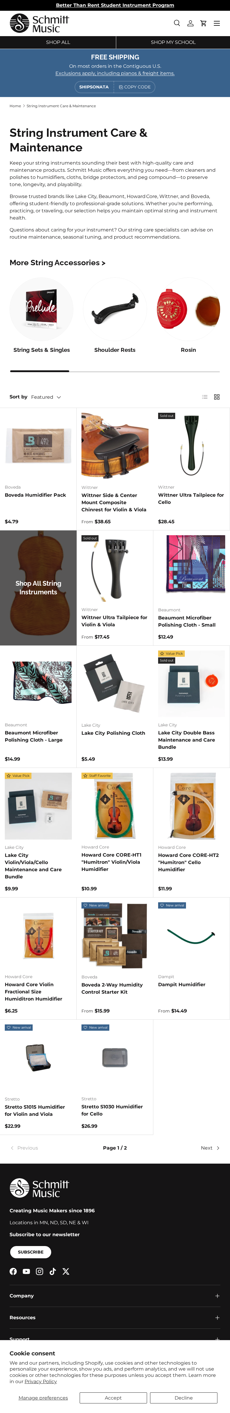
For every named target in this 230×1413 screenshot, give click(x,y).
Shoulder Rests (114, 349)
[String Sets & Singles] (41, 309)
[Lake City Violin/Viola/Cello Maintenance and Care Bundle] (38, 806)
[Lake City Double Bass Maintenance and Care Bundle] (191, 683)
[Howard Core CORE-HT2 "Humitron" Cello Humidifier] (191, 806)
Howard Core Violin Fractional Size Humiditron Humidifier (33, 992)
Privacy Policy (41, 1381)
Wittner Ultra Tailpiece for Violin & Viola (114, 621)
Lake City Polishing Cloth (113, 733)
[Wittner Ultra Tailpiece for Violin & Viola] (114, 568)
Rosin (188, 349)
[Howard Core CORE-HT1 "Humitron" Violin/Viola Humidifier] (114, 806)
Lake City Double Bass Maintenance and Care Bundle (186, 740)
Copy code (137, 87)
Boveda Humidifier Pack (35, 495)
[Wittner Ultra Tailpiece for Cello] (191, 446)
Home (15, 106)
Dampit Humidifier (181, 984)
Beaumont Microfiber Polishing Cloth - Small (187, 621)
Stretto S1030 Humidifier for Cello (112, 1110)
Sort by (19, 397)
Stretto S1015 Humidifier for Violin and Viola (35, 1110)
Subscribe (30, 1252)
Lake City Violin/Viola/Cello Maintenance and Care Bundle (33, 866)
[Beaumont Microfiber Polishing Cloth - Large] (38, 683)
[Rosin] (188, 309)
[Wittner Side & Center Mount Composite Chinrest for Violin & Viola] (115, 446)
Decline (184, 1398)
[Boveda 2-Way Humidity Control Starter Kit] (115, 935)
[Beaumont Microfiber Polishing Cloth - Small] (191, 568)
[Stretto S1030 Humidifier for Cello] (114, 1057)
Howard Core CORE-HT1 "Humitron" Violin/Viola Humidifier (111, 862)
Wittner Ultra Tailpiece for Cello (191, 498)
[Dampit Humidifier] (191, 935)
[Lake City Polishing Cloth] (115, 683)
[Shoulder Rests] (114, 309)
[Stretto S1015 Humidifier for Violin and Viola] (38, 1057)
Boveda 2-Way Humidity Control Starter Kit (112, 988)
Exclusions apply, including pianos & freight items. (115, 73)
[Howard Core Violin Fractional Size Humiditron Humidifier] (38, 935)
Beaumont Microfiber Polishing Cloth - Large (34, 736)
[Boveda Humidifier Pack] (38, 446)
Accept (113, 1398)
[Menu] (216, 23)
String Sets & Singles (41, 349)
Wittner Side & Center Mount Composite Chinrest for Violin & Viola (113, 503)
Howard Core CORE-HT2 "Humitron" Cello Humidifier (188, 862)
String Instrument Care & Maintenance (61, 106)
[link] (45, 1148)
